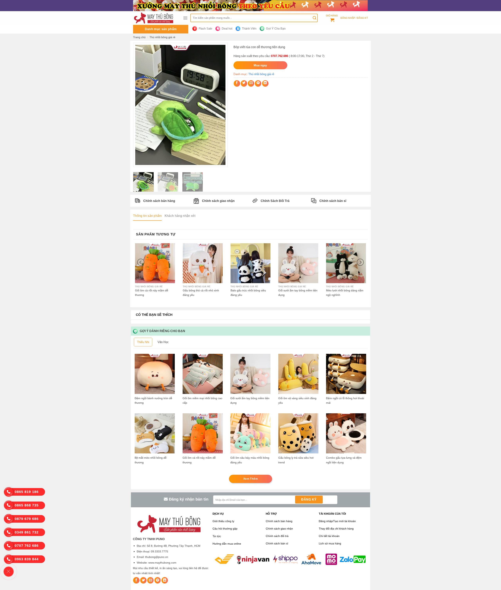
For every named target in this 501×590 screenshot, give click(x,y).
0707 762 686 (27, 546)
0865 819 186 (27, 492)
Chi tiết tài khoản (329, 536)
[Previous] (139, 104)
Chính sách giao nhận (218, 201)
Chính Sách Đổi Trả (275, 201)
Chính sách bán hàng (159, 201)
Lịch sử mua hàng (330, 543)
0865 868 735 (27, 505)
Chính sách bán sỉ (332, 201)
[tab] (147, 215)
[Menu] (185, 18)
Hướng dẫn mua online (227, 543)
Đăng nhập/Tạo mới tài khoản (337, 521)
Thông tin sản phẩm (147, 215)
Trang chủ (139, 37)
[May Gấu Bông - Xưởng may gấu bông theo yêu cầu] (155, 18)
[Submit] (314, 18)
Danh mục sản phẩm (161, 29)
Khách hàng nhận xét (180, 215)
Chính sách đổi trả (277, 536)
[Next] (220, 104)
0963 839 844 (27, 559)
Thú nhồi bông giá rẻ (162, 37)
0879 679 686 (27, 519)
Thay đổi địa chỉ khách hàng (336, 528)
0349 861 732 (27, 532)
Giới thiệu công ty (223, 521)
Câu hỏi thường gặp (225, 528)
